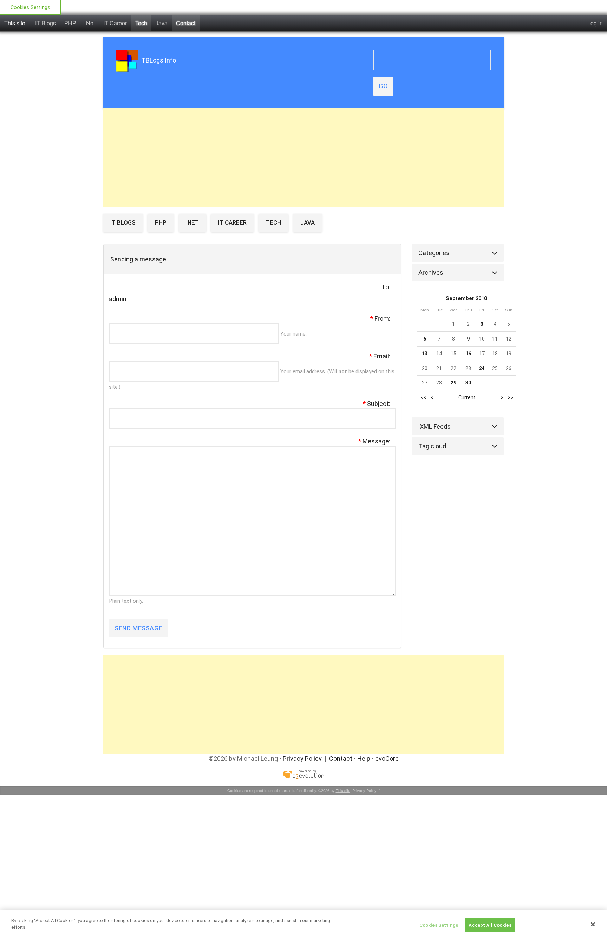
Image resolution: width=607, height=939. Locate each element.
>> (510, 398)
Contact (185, 23)
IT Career (115, 23)
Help (363, 758)
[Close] (593, 924)
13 (424, 353)
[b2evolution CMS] (303, 773)
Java (162, 23)
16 (468, 353)
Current (467, 397)
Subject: (376, 403)
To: (385, 287)
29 (453, 383)
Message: (374, 441)
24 (482, 368)
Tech (141, 23)
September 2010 (466, 299)
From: (380, 318)
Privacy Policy (302, 758)
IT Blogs (45, 23)
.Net (90, 23)
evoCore (387, 758)
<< (423, 398)
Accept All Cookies (490, 925)
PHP (70, 23)
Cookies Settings (30, 8)
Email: (379, 356)
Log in (595, 23)
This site (14, 23)
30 (468, 383)
